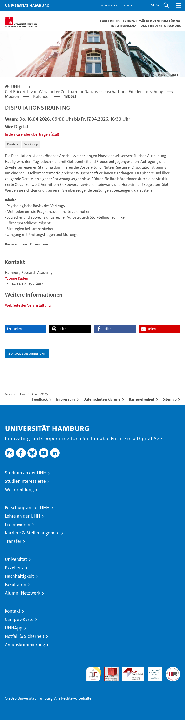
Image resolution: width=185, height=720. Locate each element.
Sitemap (170, 399)
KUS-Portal (109, 5)
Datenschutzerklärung (101, 399)
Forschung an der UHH (27, 508)
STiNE (128, 5)
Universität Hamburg (27, 5)
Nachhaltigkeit (19, 576)
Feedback (40, 399)
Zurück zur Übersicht (27, 353)
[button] (154, 5)
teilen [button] (18, 329)
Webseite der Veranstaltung (28, 305)
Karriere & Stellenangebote (32, 533)
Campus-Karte (19, 619)
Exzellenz (14, 568)
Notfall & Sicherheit (24, 636)
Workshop (31, 144)
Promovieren (17, 524)
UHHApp (13, 628)
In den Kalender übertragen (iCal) (32, 134)
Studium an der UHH (25, 473)
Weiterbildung (19, 490)
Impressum (65, 399)
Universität (16, 559)
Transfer (13, 541)
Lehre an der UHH (22, 516)
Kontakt (12, 611)
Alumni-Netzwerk (22, 593)
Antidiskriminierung (25, 645)
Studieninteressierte (25, 481)
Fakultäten (15, 585)
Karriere (13, 144)
